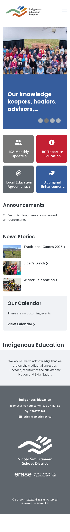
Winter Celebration (40, 280)
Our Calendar (24, 303)
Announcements (24, 205)
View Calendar (20, 323)
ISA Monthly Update (19, 153)
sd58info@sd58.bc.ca (38, 416)
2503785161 (37, 411)
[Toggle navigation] (64, 11)
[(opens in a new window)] (35, 450)
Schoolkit (42, 503)
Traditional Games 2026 (43, 247)
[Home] (24, 11)
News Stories (19, 236)
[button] (40, 120)
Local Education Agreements (19, 184)
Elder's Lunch (35, 263)
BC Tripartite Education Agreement (52, 155)
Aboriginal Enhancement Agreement (52, 186)
